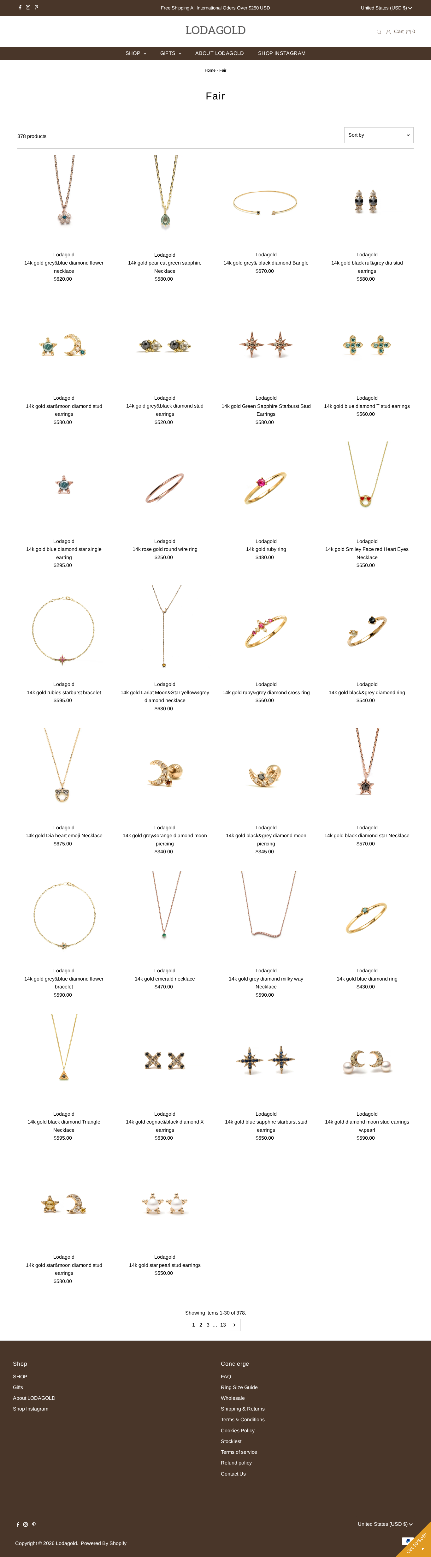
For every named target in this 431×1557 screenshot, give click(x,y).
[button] (291, 46)
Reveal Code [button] (216, 118)
